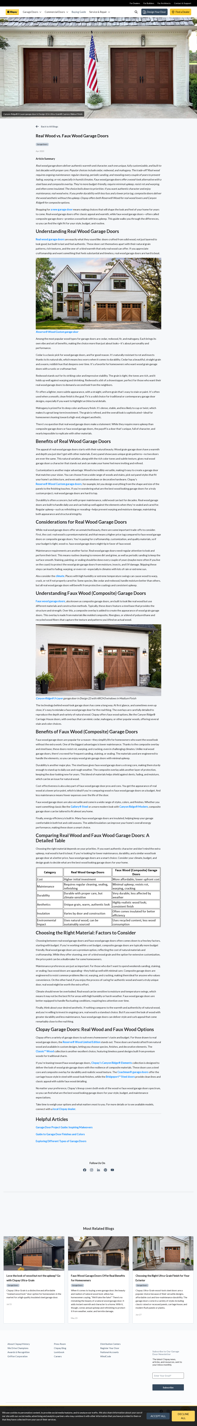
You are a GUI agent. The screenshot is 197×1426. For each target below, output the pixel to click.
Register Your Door (109, 1348)
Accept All (158, 1416)
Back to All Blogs (49, 126)
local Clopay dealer (64, 1109)
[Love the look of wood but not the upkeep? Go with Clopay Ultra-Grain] (34, 1253)
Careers (58, 1356)
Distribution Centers (110, 1343)
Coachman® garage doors (132, 1072)
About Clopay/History (18, 1343)
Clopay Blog (60, 1348)
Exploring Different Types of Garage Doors (61, 1141)
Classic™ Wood (45, 1051)
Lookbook (59, 1352)
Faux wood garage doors (50, 601)
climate (60, 576)
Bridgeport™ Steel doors (120, 1076)
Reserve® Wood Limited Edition (81, 1042)
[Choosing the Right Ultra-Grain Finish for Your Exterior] (163, 1253)
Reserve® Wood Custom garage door (57, 331)
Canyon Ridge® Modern (133, 806)
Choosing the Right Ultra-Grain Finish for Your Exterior (163, 1278)
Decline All (183, 1416)
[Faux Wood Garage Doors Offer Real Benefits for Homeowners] (98, 1253)
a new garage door (62, 209)
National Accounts (109, 1352)
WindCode (105, 1356)
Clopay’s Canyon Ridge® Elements (111, 1062)
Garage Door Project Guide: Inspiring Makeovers (64, 1127)
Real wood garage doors (50, 239)
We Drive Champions (17, 1348)
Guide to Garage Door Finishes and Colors (60, 1134)
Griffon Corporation (17, 1356)
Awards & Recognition (18, 1352)
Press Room (60, 1343)
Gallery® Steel (79, 806)
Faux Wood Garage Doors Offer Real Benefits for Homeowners (98, 1278)
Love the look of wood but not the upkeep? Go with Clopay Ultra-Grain (33, 1278)
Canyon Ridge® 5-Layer (49, 698)
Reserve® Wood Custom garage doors (59, 484)
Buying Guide (79, 11)
